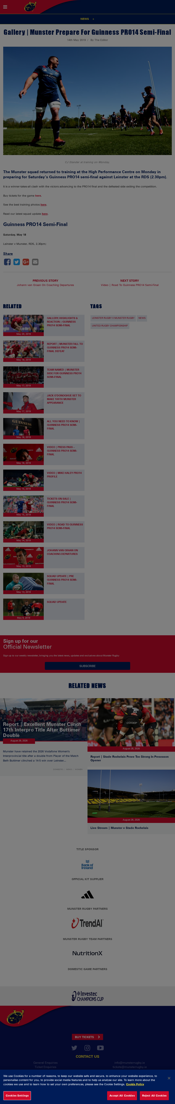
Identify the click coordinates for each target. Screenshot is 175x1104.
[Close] (169, 1078)
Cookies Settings (17, 1095)
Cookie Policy (135, 1084)
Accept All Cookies (121, 1095)
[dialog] (87, 1087)
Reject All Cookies (154, 1095)
